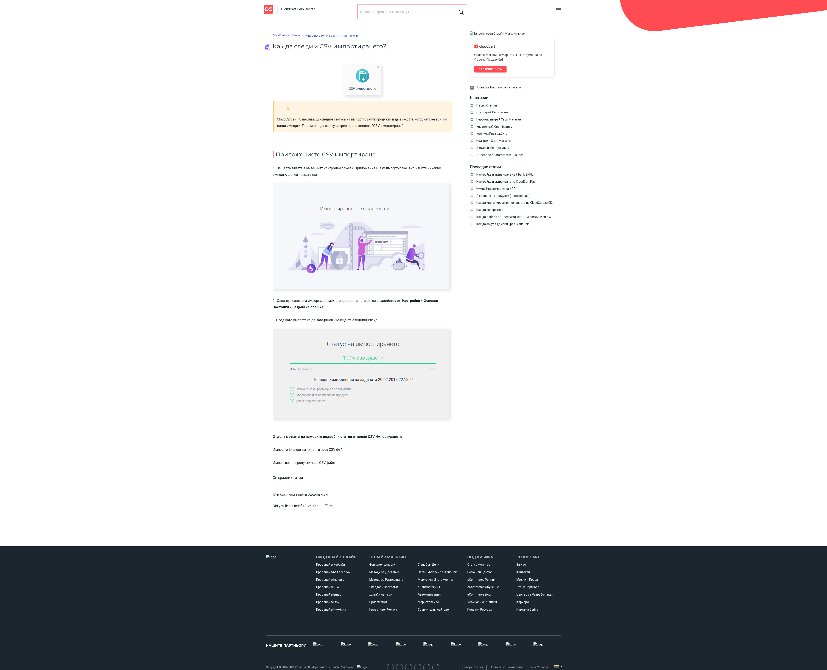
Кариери (522, 602)
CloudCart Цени (428, 564)
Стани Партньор (527, 587)
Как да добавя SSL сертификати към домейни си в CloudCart (519, 217)
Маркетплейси (428, 602)
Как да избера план (490, 209)
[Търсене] (461, 12)
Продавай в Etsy (327, 602)
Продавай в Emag (328, 594)
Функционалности (382, 564)
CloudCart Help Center (286, 35)
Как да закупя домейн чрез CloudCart (502, 224)
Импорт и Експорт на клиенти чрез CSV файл (308, 450)
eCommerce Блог (479, 594)
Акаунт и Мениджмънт (492, 148)
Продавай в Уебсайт (330, 564)
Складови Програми (383, 587)
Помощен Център (480, 572)
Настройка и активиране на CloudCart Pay (505, 181)
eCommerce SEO (429, 587)
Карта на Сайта (527, 609)
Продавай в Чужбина (331, 609)
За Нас (521, 564)
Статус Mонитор (478, 564)
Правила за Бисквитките (506, 667)
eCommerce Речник (481, 579)
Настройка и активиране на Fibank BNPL (504, 174)
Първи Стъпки (486, 105)
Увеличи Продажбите (491, 133)
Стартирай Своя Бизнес (493, 112)
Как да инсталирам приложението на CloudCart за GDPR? (517, 202)
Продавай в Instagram (331, 579)
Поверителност (472, 667)
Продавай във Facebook (333, 572)
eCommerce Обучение (483, 587)
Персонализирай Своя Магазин (498, 119)
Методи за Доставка (384, 572)
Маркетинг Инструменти (435, 579)
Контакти (523, 572)
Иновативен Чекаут (383, 609)
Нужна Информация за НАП (496, 188)
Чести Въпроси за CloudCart (437, 572)
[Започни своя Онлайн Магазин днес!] (300, 495)
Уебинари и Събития (482, 602)
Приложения (350, 35)
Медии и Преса (527, 579)
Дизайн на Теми (380, 594)
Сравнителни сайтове (433, 609)
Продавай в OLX (327, 587)
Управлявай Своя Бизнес (494, 126)
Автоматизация (429, 594)
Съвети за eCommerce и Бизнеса (500, 155)
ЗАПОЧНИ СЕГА (490, 69)
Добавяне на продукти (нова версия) (503, 196)
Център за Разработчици (534, 594)
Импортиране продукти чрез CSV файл (304, 463)
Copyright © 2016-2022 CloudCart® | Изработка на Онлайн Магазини (309, 667)
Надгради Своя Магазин (321, 35)
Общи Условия (539, 667)
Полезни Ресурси (479, 609)
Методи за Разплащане (386, 579)
